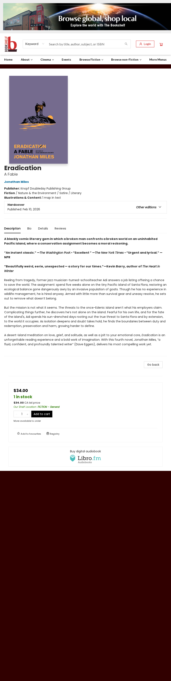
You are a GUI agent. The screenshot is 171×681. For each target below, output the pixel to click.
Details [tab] (43, 228)
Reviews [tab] (60, 228)
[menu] (85, 59)
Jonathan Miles (16, 182)
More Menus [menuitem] (158, 59)
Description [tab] (12, 228)
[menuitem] (8, 59)
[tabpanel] (85, 296)
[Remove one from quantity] (16, 414)
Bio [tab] (29, 228)
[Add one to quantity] (27, 414)
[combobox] (35, 44)
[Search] (126, 44)
